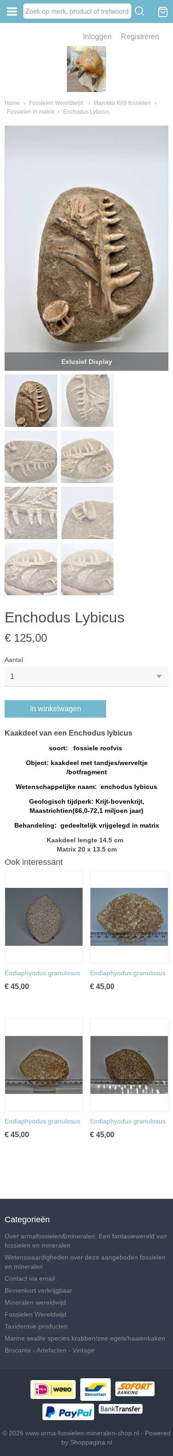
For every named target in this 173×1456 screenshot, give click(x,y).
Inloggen (97, 36)
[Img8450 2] (86, 248)
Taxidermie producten (36, 1326)
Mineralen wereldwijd (35, 1302)
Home (12, 103)
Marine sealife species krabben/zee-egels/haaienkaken (85, 1338)
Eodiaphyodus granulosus (43, 973)
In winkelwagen (55, 709)
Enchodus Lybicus (86, 112)
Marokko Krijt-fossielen (122, 103)
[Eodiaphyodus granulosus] (44, 917)
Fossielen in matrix (30, 112)
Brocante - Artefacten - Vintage (50, 1350)
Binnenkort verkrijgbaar (38, 1290)
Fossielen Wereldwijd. (56, 103)
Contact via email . (32, 1278)
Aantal (14, 659)
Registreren (140, 36)
